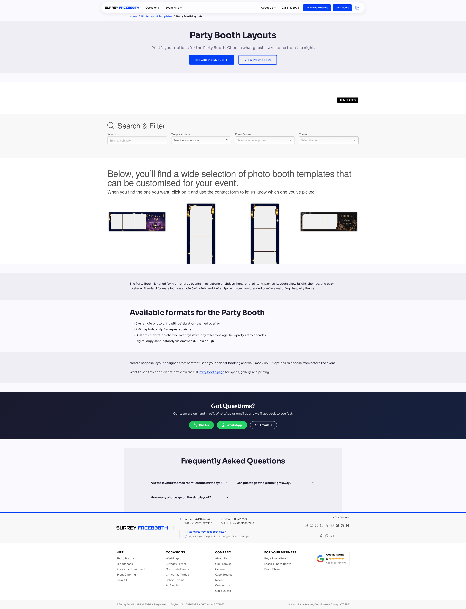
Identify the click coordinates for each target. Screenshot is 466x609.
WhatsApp (234, 425)
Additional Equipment (130, 569)
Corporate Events (177, 569)
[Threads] (342, 526)
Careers (220, 569)
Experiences (124, 564)
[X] (327, 526)
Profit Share (272, 569)
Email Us (266, 425)
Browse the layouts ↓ (211, 60)
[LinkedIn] (332, 526)
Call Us (204, 425)
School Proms (175, 580)
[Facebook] (306, 526)
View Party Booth (258, 60)
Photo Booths (125, 558)
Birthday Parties (176, 564)
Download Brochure (317, 7)
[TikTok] (321, 526)
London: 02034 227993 (234, 519)
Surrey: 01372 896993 (197, 519)
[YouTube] (311, 526)
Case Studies (223, 574)
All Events (172, 585)
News (219, 580)
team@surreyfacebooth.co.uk (207, 531)
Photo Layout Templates (156, 16)
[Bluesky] (347, 526)
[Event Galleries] (357, 7)
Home (133, 16)
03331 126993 (290, 7)
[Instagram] (316, 526)
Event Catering (126, 574)
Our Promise (223, 564)
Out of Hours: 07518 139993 (237, 523)
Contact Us (222, 585)
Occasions (152, 7)
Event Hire (172, 7)
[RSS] (332, 536)
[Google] (321, 536)
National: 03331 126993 (198, 523)
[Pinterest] (337, 526)
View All (121, 580)
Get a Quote (342, 7)
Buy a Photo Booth (276, 558)
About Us (267, 7)
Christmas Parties (177, 574)
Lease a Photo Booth (277, 564)
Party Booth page (211, 372)
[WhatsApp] (327, 536)
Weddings (172, 558)
